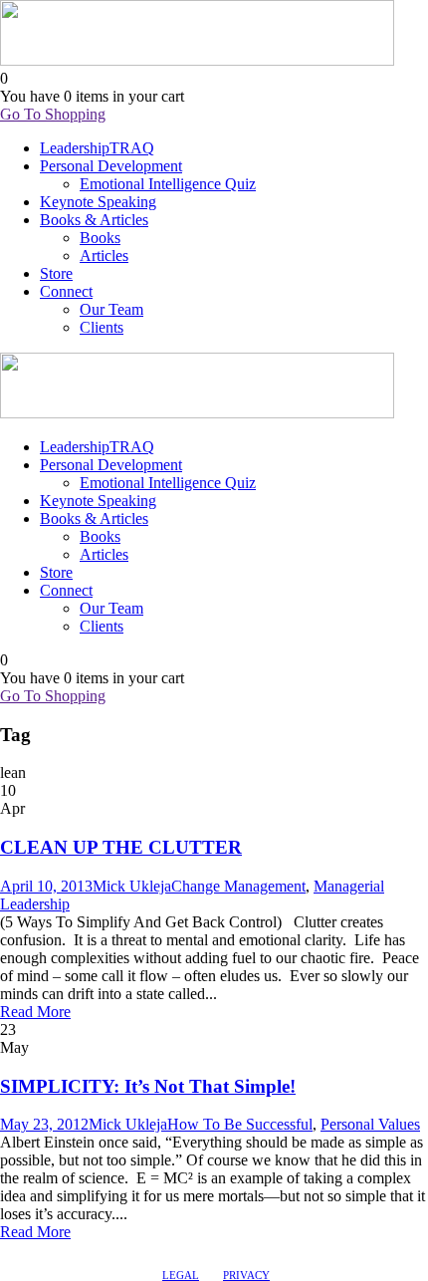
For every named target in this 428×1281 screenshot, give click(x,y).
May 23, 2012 (44, 1124)
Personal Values (370, 1124)
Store (56, 273)
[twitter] (45, 1251)
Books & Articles (94, 219)
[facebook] (9, 1251)
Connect (66, 291)
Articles (104, 255)
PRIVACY (246, 1275)
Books (100, 237)
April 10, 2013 (46, 886)
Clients (101, 327)
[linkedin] (27, 1251)
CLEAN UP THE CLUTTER (121, 847)
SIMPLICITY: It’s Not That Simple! (148, 1086)
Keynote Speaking (98, 201)
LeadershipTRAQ (97, 147)
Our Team (111, 309)
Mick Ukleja (132, 886)
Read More (35, 1011)
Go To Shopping (53, 114)
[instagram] (63, 1251)
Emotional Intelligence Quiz (168, 183)
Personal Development (111, 165)
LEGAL (180, 1275)
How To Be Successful (240, 1124)
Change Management (238, 886)
